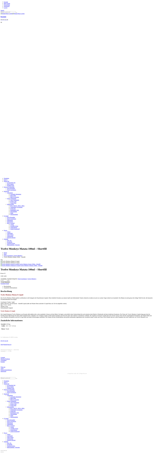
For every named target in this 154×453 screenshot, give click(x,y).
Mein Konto (7, 3)
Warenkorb (6, 6)
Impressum (3, 371)
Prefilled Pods (10, 185)
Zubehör (6, 239)
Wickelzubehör (14, 214)
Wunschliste (7, 5)
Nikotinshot (10, 221)
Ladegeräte (10, 233)
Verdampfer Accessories (16, 207)
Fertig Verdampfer (11, 198)
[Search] (16, 12)
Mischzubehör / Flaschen (13, 245)
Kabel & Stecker (11, 237)
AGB (2, 368)
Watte (11, 213)
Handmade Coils (14, 210)
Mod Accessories (14, 197)
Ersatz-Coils (13, 201)
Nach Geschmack (11, 190)
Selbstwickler (10, 204)
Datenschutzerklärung (6, 370)
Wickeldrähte (13, 211)
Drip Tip (9, 240)
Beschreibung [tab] (7, 286)
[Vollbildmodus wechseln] (3, 450)
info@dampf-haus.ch (6, 344)
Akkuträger (10, 192)
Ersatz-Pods (13, 203)
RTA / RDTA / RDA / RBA (17, 206)
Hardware (6, 191)
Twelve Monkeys (31, 279)
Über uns (3, 367)
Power (5, 230)
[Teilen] (4, 450)
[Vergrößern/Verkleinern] (1, 450)
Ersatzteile (9, 242)
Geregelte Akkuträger (15, 194)
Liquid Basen (13, 227)
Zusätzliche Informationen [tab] (10, 288)
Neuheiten (6, 178)
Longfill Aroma (14, 226)
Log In (5, 7)
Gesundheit (3, 360)
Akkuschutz (10, 236)
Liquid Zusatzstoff (15, 229)
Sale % (5, 179)
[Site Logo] (13, 13)
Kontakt (6, 2)
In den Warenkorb (5, 282)
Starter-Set (6, 181)
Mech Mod (13, 195)
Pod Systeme (10, 184)
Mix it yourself (11, 223)
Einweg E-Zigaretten (9, 187)
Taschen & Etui (11, 243)
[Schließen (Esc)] (6, 450)
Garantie (3, 357)
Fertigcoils (13, 208)
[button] (2, 10)
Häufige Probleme (5, 359)
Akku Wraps (10, 234)
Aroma (12, 224)
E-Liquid (6, 216)
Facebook (3, 283)
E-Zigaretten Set (11, 182)
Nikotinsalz (10, 220)
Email (7, 283)
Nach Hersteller (11, 188)
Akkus (8, 232)
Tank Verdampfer (14, 200)
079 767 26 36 (4, 341)
